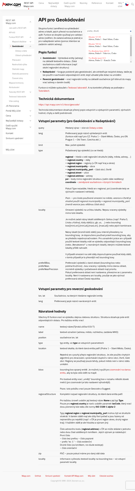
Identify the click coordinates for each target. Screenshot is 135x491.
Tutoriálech (43, 91)
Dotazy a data (96, 128)
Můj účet (91, 476)
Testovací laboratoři (77, 87)
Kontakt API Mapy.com (73, 476)
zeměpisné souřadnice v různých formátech (100, 182)
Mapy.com (26, 476)
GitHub (38, 476)
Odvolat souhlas (106, 476)
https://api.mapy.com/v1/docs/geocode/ (59, 104)
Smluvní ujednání (52, 476)
